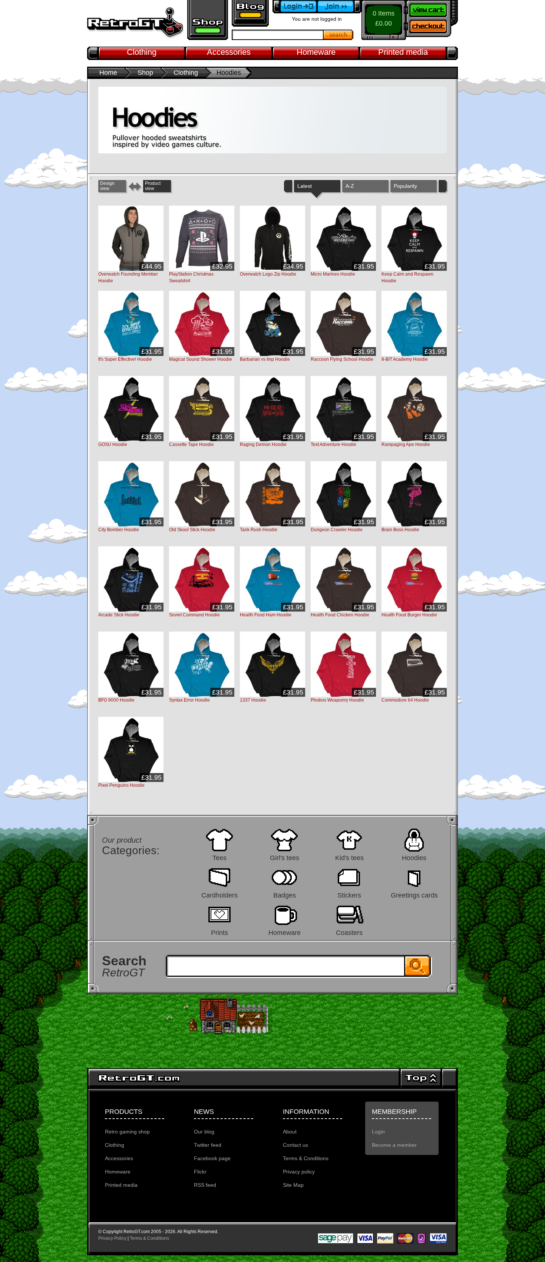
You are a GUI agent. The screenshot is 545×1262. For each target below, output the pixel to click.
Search (338, 35)
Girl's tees (284, 857)
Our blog (204, 1132)
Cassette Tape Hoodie (191, 444)
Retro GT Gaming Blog (250, 13)
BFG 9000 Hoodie (116, 700)
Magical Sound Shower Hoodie (200, 359)
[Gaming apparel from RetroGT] (135, 23)
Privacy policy (299, 1172)
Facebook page (212, 1158)
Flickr (200, 1172)
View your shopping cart (432, 9)
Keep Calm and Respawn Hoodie (407, 277)
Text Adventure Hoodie (333, 444)
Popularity (405, 186)
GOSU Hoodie (112, 444)
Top (421, 1078)
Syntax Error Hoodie (189, 700)
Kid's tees (349, 857)
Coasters (349, 932)
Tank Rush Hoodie (258, 529)
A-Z (350, 186)
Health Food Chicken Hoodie (340, 614)
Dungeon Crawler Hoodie (337, 529)
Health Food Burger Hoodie (409, 614)
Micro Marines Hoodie (333, 274)
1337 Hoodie (253, 700)
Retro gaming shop (207, 20)
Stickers (349, 895)
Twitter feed (207, 1145)
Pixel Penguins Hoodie (121, 785)
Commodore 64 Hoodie (405, 700)
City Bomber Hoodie (118, 529)
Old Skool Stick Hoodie (192, 529)
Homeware (316, 52)
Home (108, 72)
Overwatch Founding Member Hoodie (128, 277)
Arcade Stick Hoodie (118, 614)
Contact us (295, 1145)
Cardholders (219, 895)
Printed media (403, 52)
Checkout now (432, 28)
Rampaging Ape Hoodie (406, 444)
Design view (107, 186)
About (290, 1132)
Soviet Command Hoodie (194, 614)
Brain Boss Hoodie (400, 529)
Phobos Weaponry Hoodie (337, 700)
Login (378, 1132)
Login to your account (294, 6)
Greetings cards (414, 895)
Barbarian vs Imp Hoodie (265, 359)
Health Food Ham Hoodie (265, 614)
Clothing (141, 52)
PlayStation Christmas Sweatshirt (191, 277)
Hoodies (414, 857)
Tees (219, 857)
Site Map (293, 1185)
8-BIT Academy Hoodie (405, 359)
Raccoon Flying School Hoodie (342, 359)
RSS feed (205, 1185)
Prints (219, 932)
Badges (284, 895)
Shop (145, 72)
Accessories (229, 52)
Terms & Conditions (305, 1158)
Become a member (339, 6)
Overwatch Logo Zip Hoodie (268, 274)
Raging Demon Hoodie (263, 444)
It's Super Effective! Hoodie (125, 359)
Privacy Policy (112, 1238)
